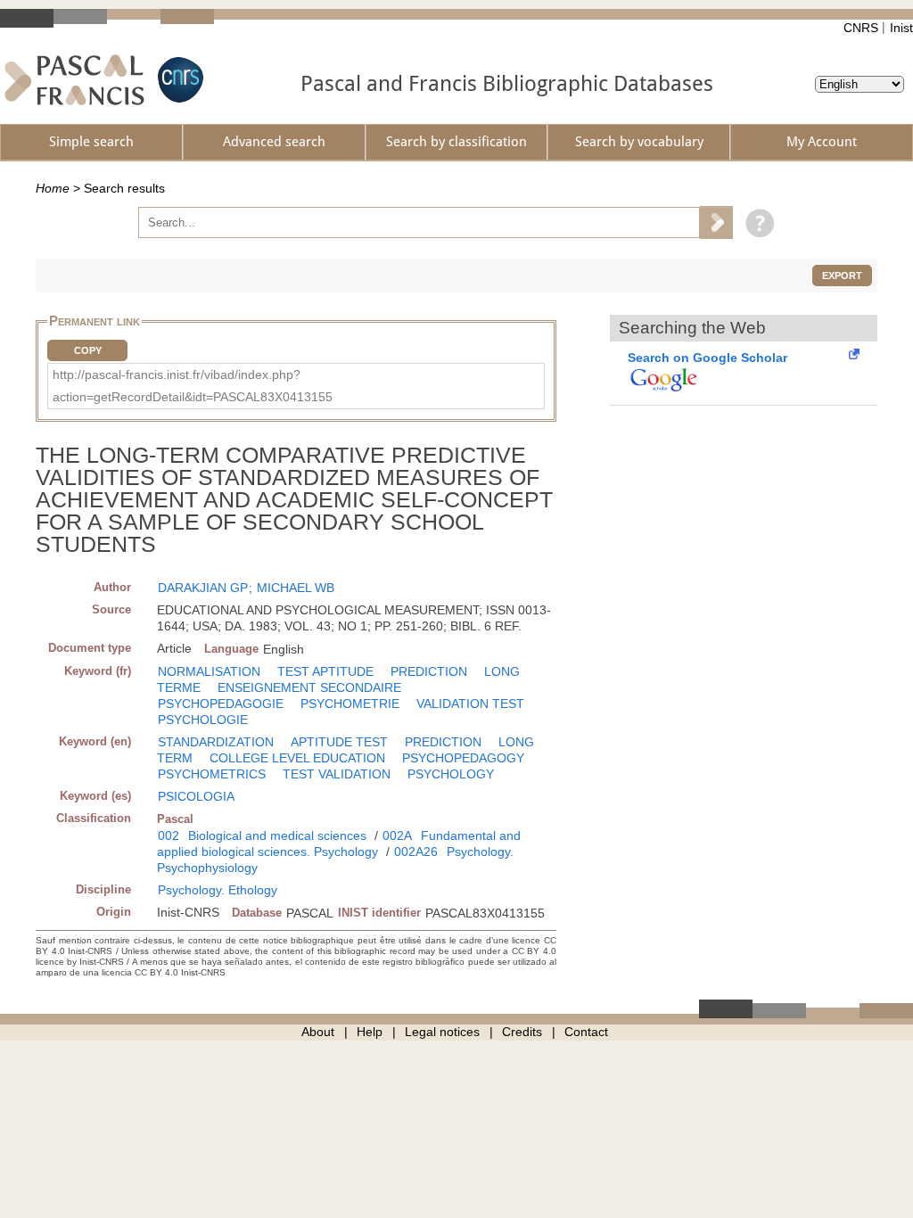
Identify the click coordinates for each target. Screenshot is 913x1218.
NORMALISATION (209, 671)
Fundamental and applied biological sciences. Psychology (339, 843)
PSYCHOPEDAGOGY (463, 758)
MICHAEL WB (295, 587)
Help (369, 1032)
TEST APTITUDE (325, 671)
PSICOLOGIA (196, 796)
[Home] (74, 79)
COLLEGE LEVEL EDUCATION (297, 758)
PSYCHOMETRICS (212, 774)
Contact (586, 1032)
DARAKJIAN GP (203, 587)
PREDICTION (429, 671)
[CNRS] (178, 80)
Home (53, 188)
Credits (522, 1032)
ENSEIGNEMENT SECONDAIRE (309, 687)
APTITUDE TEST (339, 742)
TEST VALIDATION (337, 774)
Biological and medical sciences (277, 835)
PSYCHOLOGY (450, 774)
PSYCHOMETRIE (349, 703)
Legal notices (442, 1032)
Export (842, 275)
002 (168, 835)
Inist (901, 28)
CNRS (860, 28)
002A (397, 835)
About (317, 1032)
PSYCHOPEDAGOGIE (221, 703)
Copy (88, 350)
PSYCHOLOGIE (203, 719)
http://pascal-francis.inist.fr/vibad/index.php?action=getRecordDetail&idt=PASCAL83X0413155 (193, 385)
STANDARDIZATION (216, 742)
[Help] (755, 222)
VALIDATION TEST (470, 703)
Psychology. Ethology (217, 890)
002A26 (416, 851)
